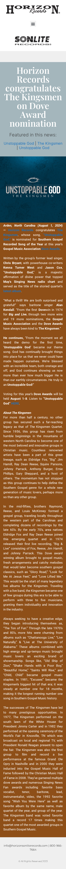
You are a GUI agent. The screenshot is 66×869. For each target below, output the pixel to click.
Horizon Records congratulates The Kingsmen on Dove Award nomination (33, 96)
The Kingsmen (50, 143)
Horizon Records (21, 230)
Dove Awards (50, 249)
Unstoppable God (19, 143)
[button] (33, 24)
